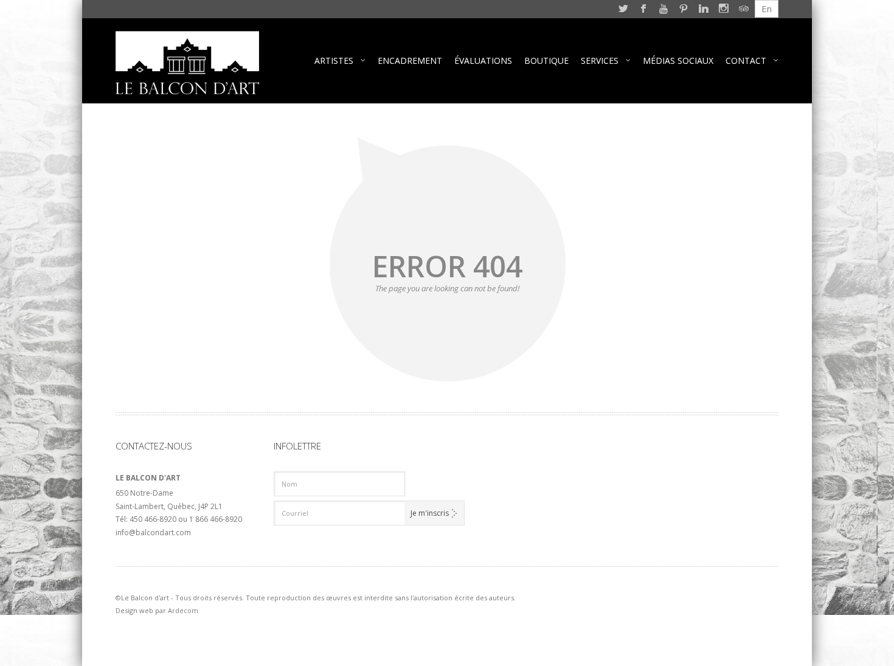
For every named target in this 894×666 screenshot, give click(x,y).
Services (600, 60)
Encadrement (410, 60)
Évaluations (483, 60)
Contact (746, 60)
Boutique (546, 60)
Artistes (333, 60)
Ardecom (183, 610)
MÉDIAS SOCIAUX (678, 60)
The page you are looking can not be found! (447, 288)
